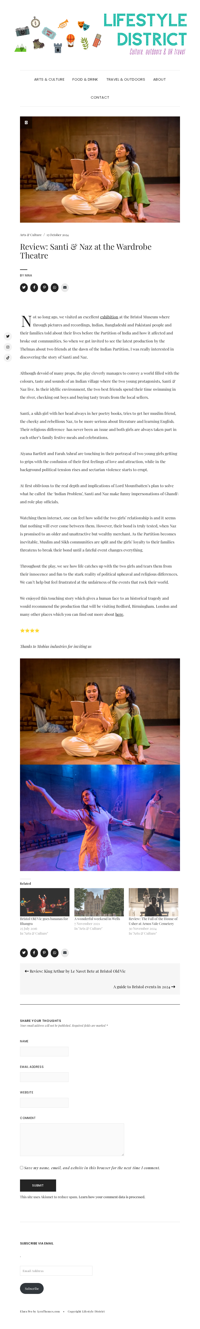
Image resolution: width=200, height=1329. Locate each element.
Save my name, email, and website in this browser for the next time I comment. (92, 1167)
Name (24, 1041)
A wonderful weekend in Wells (97, 918)
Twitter (8, 336)
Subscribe (32, 1288)
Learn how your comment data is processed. (112, 1197)
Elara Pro (26, 1311)
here (119, 614)
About (159, 79)
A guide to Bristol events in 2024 (142, 986)
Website (26, 1092)
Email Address (32, 1067)
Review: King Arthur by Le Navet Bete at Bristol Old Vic (77, 971)
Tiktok (8, 358)
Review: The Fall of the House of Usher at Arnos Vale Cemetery (153, 921)
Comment (28, 1118)
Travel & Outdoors (125, 79)
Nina (28, 275)
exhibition (109, 316)
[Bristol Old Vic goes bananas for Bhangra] (45, 902)
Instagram (8, 347)
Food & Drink (85, 79)
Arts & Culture (49, 79)
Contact (100, 97)
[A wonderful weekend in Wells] (99, 902)
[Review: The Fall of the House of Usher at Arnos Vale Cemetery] (153, 902)
